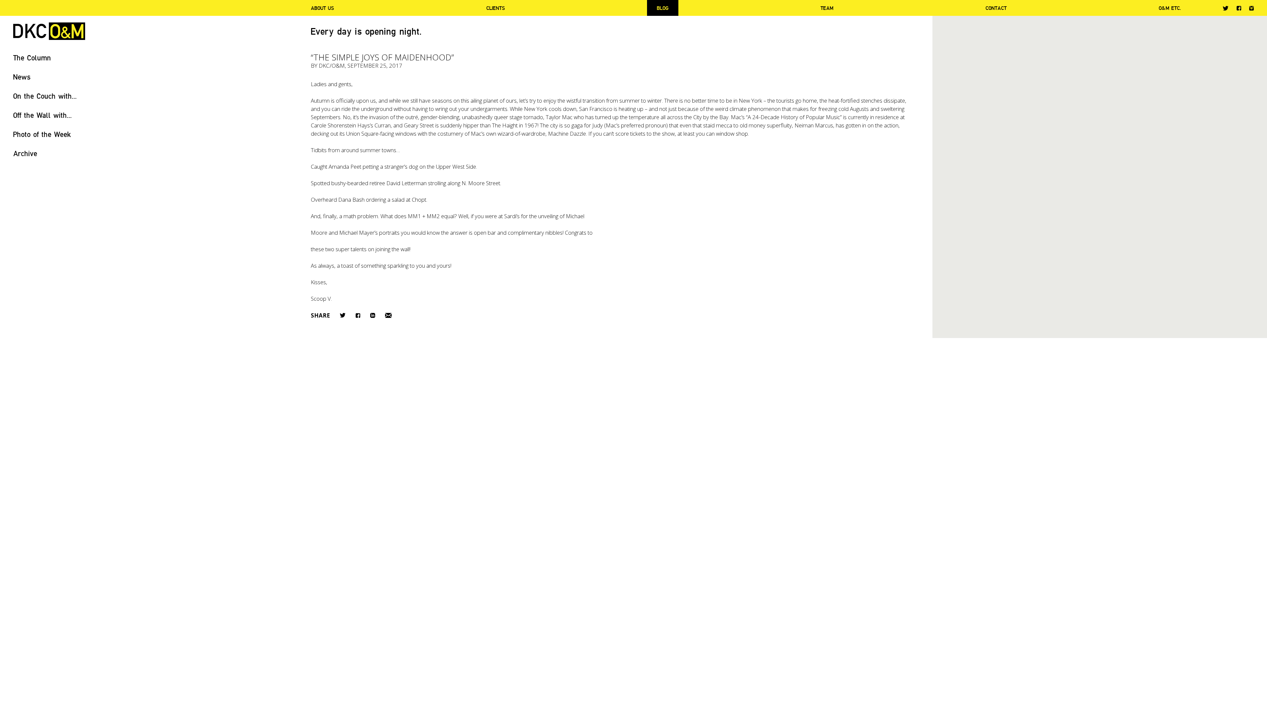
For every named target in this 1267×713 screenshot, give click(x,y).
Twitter (1225, 8)
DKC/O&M (49, 31)
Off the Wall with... (42, 115)
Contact (996, 8)
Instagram (1251, 8)
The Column (32, 57)
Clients (495, 8)
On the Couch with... (45, 95)
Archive (25, 153)
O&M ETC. (1170, 8)
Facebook (1238, 8)
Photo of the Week (42, 134)
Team (827, 8)
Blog (662, 8)
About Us (322, 8)
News (22, 76)
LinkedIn (372, 315)
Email (388, 315)
